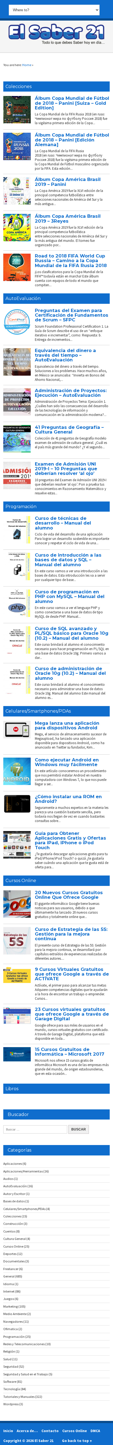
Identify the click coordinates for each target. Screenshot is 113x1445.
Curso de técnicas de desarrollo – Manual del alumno (63, 523)
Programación (20, 506)
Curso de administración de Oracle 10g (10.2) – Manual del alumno (70, 673)
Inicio (8, 1430)
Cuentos (9, 1231)
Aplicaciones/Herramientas (23, 1171)
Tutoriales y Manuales (19, 1397)
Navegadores (13, 1321)
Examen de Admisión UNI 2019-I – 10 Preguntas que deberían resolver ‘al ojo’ (66, 468)
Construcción (13, 1224)
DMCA (95, 1430)
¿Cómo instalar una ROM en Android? (68, 799)
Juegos (8, 1299)
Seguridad (10, 1366)
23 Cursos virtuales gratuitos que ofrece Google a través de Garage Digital (72, 1014)
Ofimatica (10, 1329)
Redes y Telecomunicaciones (24, 1344)
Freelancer (10, 1269)
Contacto (50, 1430)
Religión (9, 1351)
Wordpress (11, 1404)
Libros (11, 1088)
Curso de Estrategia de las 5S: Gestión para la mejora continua (71, 934)
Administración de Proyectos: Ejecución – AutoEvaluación (71, 393)
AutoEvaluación (23, 298)
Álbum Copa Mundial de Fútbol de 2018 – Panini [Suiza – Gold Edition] (72, 102)
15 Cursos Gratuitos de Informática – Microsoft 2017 (69, 1052)
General (9, 1276)
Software (9, 1381)
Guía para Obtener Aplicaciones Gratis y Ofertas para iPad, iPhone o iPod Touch (70, 840)
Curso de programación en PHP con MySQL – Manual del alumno (69, 596)
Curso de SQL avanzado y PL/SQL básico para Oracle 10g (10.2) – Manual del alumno (71, 633)
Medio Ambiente (15, 1314)
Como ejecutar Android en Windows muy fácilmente (67, 762)
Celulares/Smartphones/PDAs (38, 711)
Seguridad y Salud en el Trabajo (25, 1374)
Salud (7, 1359)
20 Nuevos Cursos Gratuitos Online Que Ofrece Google (69, 895)
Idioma (8, 1284)
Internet (9, 1291)
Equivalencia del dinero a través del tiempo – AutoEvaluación (65, 355)
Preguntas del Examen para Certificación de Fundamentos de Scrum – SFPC (71, 315)
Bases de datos (14, 1201)
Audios (8, 1179)
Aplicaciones (12, 1163)
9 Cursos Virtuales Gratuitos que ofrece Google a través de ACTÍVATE (72, 974)
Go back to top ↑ (77, 1440)
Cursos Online (20, 880)
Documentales (14, 1261)
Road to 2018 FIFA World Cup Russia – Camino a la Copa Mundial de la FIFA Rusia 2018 (71, 260)
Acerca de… (27, 1430)
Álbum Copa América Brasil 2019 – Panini (68, 182)
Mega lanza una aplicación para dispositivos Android (67, 725)
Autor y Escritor (14, 1194)
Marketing (10, 1306)
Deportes (9, 1254)
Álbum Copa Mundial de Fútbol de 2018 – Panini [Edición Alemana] (72, 139)
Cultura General (14, 1239)
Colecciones (18, 86)
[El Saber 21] (56, 43)
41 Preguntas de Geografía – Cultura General (69, 429)
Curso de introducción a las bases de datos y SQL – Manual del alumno (68, 559)
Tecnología (11, 1389)
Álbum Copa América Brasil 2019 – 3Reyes (68, 218)
